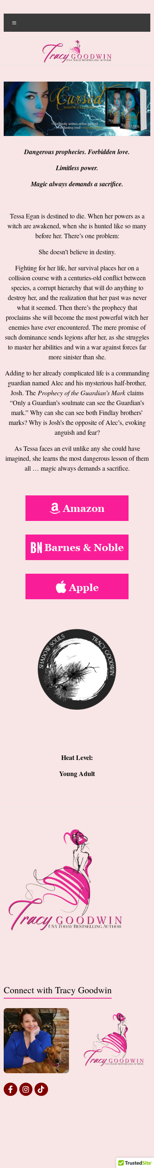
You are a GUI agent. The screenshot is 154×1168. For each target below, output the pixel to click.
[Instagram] (25, 1089)
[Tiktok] (41, 1089)
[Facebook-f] (10, 1089)
